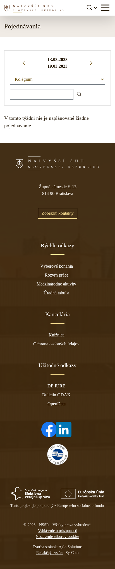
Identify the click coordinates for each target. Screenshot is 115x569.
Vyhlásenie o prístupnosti (57, 531)
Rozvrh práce (56, 275)
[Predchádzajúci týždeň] (23, 63)
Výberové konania (56, 266)
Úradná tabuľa (56, 292)
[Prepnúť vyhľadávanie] (92, 7)
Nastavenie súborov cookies (57, 536)
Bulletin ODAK (56, 394)
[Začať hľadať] (79, 94)
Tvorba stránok (45, 547)
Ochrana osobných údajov (56, 343)
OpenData (56, 403)
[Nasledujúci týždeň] (91, 63)
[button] (105, 8)
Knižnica (56, 335)
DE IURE (56, 386)
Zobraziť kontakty (58, 213)
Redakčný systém (49, 553)
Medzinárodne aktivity (56, 284)
